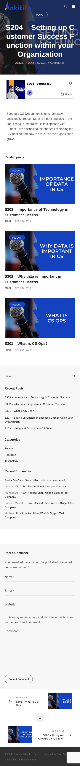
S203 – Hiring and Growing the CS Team (28, 428)
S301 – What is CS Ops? (26, 343)
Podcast (40, 15)
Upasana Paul (28, 759)
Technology (11, 460)
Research (10, 454)
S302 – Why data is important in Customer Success (35, 404)
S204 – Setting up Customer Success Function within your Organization (39, 419)
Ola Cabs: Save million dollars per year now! (39, 480)
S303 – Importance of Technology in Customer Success (37, 397)
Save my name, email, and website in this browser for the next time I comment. (39, 620)
